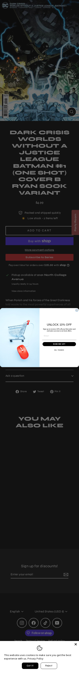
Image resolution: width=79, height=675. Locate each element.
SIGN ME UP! (59, 344)
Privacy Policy (35, 658)
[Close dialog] (77, 310)
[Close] (76, 644)
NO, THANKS (59, 350)
